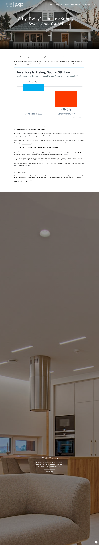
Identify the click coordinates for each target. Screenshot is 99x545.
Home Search (65, 4)
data (37, 152)
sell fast (27, 165)
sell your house (40, 56)
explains (65, 154)
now (60, 151)
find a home (68, 140)
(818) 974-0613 (86, 4)
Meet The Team (54, 4)
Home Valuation (75, 4)
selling (30, 133)
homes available (26, 143)
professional (57, 142)
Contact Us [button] (49, 471)
